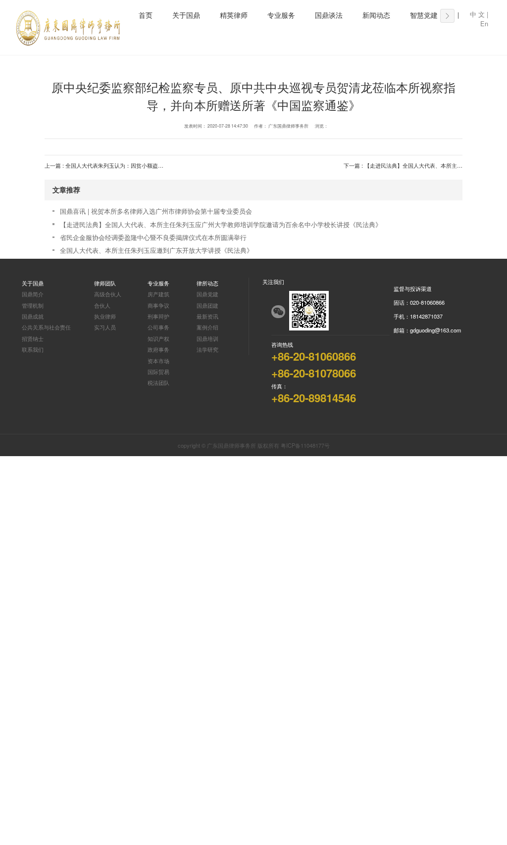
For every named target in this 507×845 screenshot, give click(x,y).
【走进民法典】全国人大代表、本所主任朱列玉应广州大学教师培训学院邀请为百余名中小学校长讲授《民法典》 (221, 224)
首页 (145, 15)
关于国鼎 (186, 15)
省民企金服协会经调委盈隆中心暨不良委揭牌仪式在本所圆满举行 (153, 237)
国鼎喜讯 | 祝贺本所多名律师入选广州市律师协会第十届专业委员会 (156, 211)
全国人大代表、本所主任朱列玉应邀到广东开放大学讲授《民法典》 (156, 250)
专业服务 (281, 15)
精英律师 (234, 15)
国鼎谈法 (329, 15)
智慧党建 (424, 15)
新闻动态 (376, 15)
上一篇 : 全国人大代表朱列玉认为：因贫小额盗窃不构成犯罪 (118, 165)
